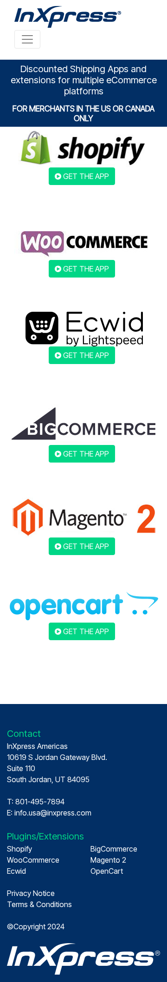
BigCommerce (113, 848)
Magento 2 (108, 860)
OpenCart (106, 871)
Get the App (85, 176)
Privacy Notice (31, 893)
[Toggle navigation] (27, 39)
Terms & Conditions (39, 904)
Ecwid (16, 871)
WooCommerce (33, 860)
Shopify (19, 848)
